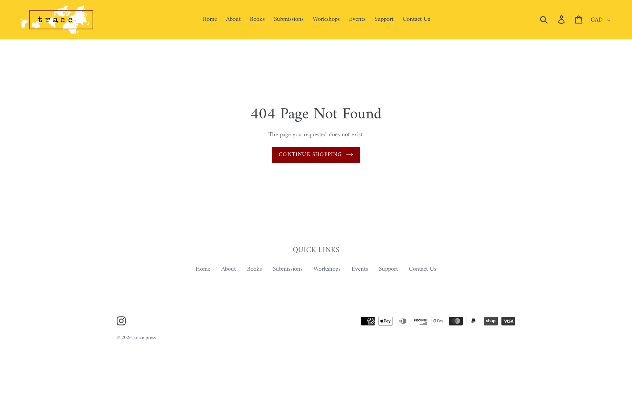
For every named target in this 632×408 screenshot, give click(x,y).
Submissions (287, 269)
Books (254, 269)
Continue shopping (310, 155)
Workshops (327, 269)
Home (203, 269)
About (228, 269)
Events (359, 269)
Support (388, 269)
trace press (145, 337)
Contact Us (422, 269)
